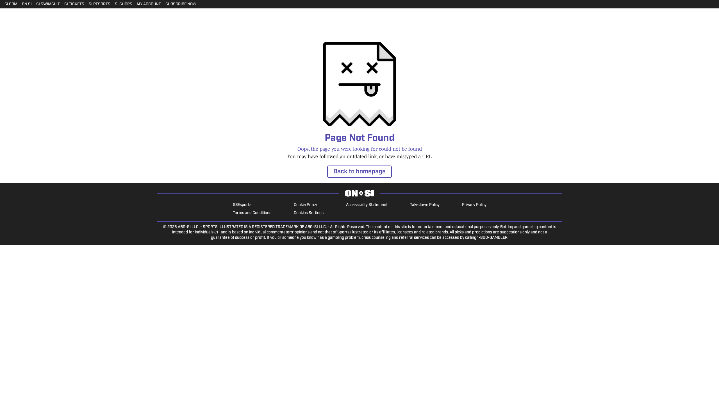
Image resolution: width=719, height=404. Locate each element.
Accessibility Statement (367, 205)
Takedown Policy (425, 205)
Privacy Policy (474, 205)
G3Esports (242, 205)
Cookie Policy (305, 205)
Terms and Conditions (252, 213)
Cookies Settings (309, 213)
